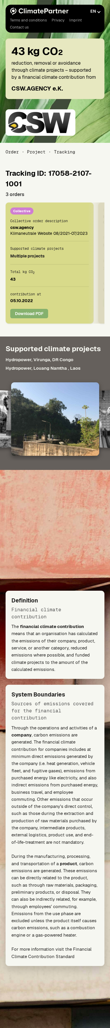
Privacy (58, 20)
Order (12, 152)
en (93, 11)
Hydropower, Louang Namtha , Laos (43, 368)
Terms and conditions (28, 20)
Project (36, 152)
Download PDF (29, 313)
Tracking (64, 152)
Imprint (75, 20)
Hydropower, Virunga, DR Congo (39, 359)
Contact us (19, 27)
